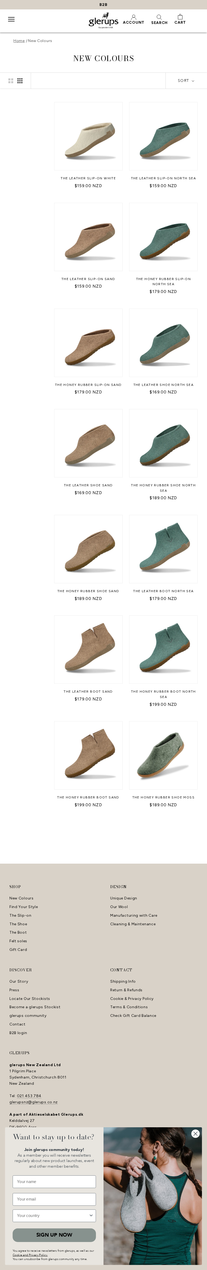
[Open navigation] (11, 23)
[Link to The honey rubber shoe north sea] (163, 443)
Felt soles (18, 941)
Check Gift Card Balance (133, 1016)
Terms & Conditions (129, 1007)
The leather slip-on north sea (163, 178)
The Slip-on (20, 915)
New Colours (40, 41)
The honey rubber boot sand (88, 797)
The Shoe (18, 924)
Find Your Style (23, 907)
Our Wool (119, 907)
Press (14, 990)
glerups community (28, 1016)
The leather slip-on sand (88, 279)
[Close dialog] (195, 1133)
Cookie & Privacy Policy (132, 999)
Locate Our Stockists (29, 999)
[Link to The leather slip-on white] (88, 136)
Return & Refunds (126, 990)
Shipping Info (123, 981)
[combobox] (53, 1216)
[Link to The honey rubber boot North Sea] (163, 649)
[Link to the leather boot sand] (88, 649)
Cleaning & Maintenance (133, 924)
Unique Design (123, 898)
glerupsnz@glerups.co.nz (33, 1102)
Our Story (18, 981)
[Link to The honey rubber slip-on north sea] (163, 237)
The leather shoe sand (88, 485)
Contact (17, 1024)
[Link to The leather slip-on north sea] (163, 136)
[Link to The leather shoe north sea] (163, 343)
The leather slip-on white (88, 178)
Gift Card (18, 950)
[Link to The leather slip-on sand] (88, 237)
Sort (184, 80)
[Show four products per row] (20, 80)
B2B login (18, 1033)
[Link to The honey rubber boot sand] (88, 755)
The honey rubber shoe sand (88, 591)
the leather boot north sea (163, 591)
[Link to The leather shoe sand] (88, 443)
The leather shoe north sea (163, 385)
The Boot (18, 932)
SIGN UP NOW (54, 1235)
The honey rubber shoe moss (163, 797)
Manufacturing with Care (133, 915)
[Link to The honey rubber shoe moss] (163, 755)
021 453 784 (29, 1096)
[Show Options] (91, 1216)
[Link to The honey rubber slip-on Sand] (88, 343)
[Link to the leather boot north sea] (163, 549)
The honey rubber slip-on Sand (88, 385)
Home (19, 41)
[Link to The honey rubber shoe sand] (88, 549)
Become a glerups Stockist (35, 1007)
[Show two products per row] (10, 80)
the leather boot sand (88, 691)
